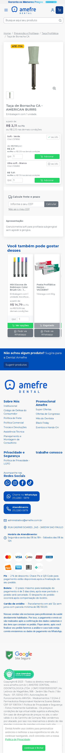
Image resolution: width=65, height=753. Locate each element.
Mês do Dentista (45, 418)
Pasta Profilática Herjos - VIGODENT (46, 287)
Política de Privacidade (17, 739)
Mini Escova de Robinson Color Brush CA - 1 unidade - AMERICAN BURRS (20, 287)
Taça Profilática (50, 33)
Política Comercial (14, 422)
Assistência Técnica (14, 431)
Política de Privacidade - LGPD (17, 462)
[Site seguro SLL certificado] (19, 655)
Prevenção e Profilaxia (26, 33)
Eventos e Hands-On (47, 427)
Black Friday (42, 423)
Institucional (10, 406)
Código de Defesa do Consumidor (15, 412)
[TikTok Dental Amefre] (30, 482)
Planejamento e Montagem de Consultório (12, 439)
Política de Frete (13, 418)
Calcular (51, 204)
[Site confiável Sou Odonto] (19, 674)
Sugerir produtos (16, 364)
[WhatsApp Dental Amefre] (7, 482)
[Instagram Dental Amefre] (15, 482)
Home (7, 33)
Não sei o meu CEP (19, 209)
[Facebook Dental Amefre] (22, 482)
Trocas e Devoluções (15, 427)
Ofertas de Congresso (48, 414)
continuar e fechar (33, 748)
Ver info (54, 137)
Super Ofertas (43, 409)
